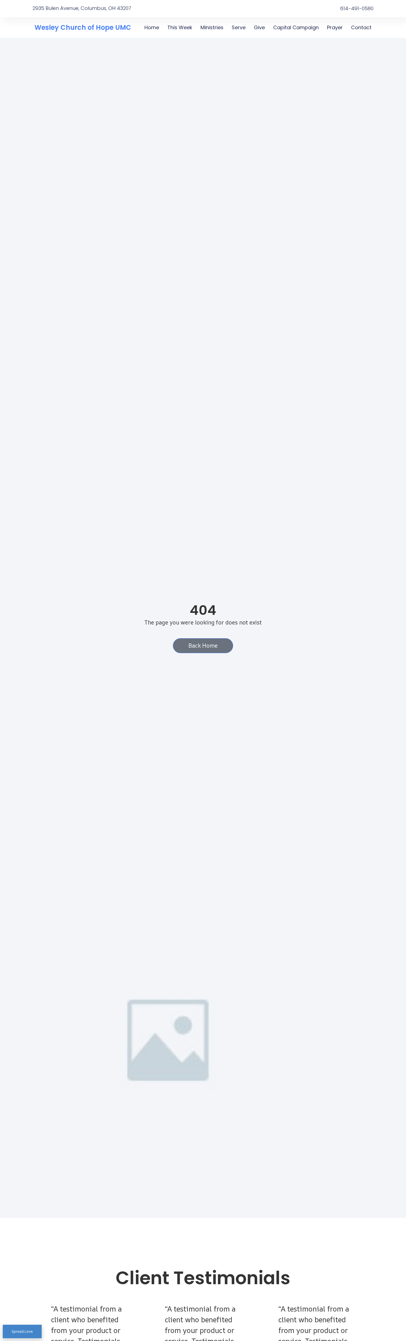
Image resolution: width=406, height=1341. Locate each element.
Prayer (335, 27)
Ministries (212, 27)
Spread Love (22, 1331)
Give (259, 27)
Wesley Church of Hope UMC (83, 27)
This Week (179, 27)
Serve (239, 27)
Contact (361, 27)
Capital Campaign (296, 27)
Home (151, 27)
